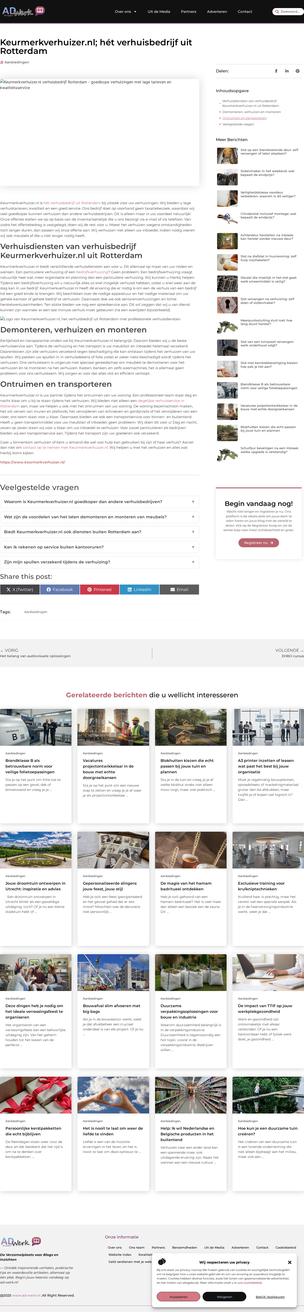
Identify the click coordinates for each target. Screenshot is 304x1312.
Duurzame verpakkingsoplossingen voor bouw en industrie (189, 1011)
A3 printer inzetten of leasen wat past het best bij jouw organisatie (266, 766)
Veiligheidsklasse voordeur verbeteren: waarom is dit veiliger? (268, 194)
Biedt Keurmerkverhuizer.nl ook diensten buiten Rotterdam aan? (99, 531)
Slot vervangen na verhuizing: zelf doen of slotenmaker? (267, 301)
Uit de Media (159, 11)
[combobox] (288, 11)
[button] (289, 1262)
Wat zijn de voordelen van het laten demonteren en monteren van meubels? (99, 516)
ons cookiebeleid (250, 1282)
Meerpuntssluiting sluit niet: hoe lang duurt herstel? (266, 322)
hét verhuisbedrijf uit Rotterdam (72, 203)
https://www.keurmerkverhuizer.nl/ (32, 462)
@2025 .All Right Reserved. (37, 1295)
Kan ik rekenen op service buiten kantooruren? (99, 547)
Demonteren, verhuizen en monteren (252, 112)
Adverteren (217, 11)
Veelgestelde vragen (238, 124)
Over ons (123, 11)
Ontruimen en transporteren (245, 118)
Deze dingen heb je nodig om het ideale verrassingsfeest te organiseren (34, 1011)
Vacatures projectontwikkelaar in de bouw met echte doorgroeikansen (269, 407)
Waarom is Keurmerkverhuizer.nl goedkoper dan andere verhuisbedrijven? (99, 501)
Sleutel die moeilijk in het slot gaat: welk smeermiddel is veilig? (269, 279)
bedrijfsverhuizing (92, 272)
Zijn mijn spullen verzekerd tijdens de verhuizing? (99, 562)
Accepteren (179, 1297)
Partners (188, 11)
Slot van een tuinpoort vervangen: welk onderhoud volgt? (267, 343)
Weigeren (224, 1297)
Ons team (137, 1247)
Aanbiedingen (17, 62)
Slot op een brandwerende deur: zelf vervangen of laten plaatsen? (269, 152)
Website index (120, 1254)
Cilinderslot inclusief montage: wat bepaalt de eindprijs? (268, 215)
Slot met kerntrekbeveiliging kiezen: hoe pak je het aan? (269, 364)
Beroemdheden (184, 1247)
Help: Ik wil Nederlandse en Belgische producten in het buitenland (187, 1134)
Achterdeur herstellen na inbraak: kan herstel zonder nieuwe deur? (267, 237)
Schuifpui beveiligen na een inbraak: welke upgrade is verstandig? (270, 450)
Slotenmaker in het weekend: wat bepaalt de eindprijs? (267, 173)
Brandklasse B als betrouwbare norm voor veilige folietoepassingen (269, 386)
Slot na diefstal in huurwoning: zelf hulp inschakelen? (268, 258)
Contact (245, 11)
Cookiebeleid (286, 1247)
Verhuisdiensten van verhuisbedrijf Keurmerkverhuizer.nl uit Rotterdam (250, 103)
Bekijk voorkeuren (270, 1297)
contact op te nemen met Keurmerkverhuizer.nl (65, 447)
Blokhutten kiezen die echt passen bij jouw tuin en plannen (268, 429)
